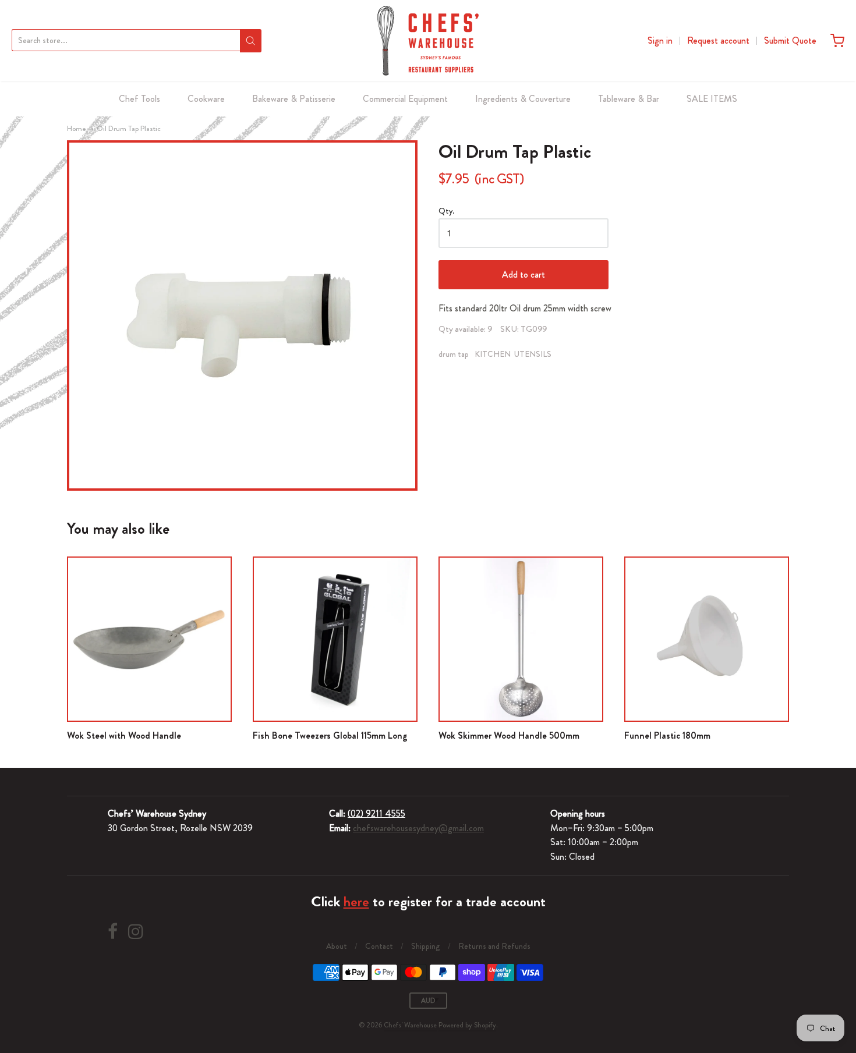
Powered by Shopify (467, 1025)
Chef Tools (139, 98)
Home (76, 128)
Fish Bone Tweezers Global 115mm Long (330, 735)
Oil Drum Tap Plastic (129, 128)
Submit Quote (790, 40)
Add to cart (523, 274)
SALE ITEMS (712, 98)
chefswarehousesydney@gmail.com (418, 828)
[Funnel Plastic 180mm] (706, 639)
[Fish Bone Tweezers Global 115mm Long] (335, 639)
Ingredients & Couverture (523, 98)
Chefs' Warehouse (410, 1025)
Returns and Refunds (494, 946)
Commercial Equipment (405, 98)
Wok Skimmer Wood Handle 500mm (508, 735)
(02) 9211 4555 (376, 813)
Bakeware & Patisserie (293, 98)
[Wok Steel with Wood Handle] (149, 639)
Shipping (425, 946)
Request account (718, 40)
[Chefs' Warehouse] (428, 41)
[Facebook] (113, 932)
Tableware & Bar (628, 98)
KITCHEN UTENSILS (513, 354)
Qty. (446, 212)
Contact (379, 946)
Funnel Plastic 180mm (667, 735)
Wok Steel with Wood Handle (124, 735)
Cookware (206, 98)
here (356, 901)
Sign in (660, 40)
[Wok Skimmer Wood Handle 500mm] (521, 639)
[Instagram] (135, 932)
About (336, 946)
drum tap (453, 354)
